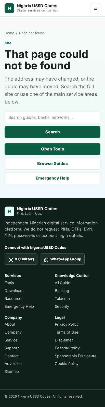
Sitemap (12, 371)
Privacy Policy (66, 324)
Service (11, 340)
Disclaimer (64, 340)
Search (52, 131)
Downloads (14, 290)
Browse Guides (52, 163)
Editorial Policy (67, 348)
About (10, 324)
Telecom (62, 298)
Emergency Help (52, 178)
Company (13, 332)
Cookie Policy (66, 363)
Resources (14, 298)
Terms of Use (66, 332)
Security (62, 306)
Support (12, 348)
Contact (12, 356)
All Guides (63, 283)
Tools (9, 283)
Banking (62, 290)
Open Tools (52, 148)
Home (9, 33)
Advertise (13, 363)
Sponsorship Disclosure (76, 356)
